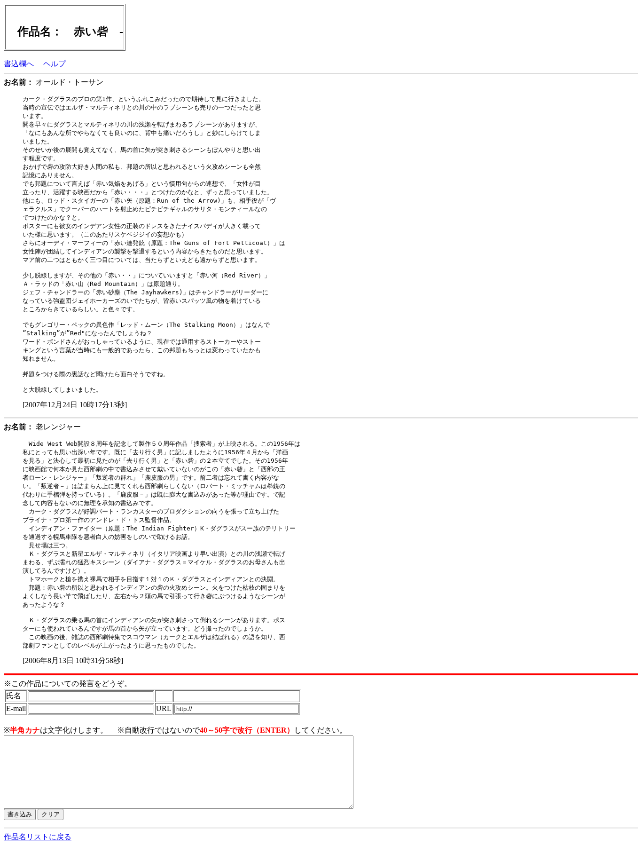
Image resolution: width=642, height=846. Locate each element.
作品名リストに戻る (37, 837)
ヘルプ (54, 64)
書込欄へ (19, 64)
